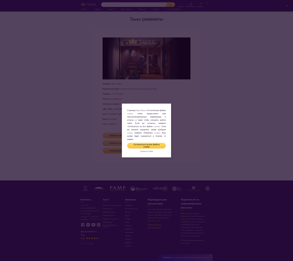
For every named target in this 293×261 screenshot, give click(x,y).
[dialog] (146, 130)
